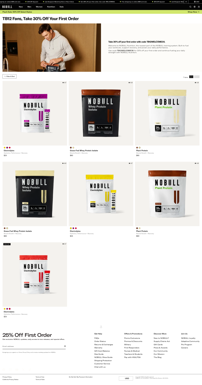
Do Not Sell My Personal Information (81, 377)
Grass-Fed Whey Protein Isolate (84, 150)
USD (129, 378)
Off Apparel (29, 1)
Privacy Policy (7, 377)
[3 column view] (191, 76)
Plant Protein (142, 150)
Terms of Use (40, 377)
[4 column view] (197, 76)
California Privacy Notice (10, 379)
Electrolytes (9, 150)
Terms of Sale (40, 379)
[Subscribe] (64, 346)
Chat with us (99, 367)
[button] (186, 1)
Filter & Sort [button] (10, 76)
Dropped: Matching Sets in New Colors (55, 1)
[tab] (4, 148)
